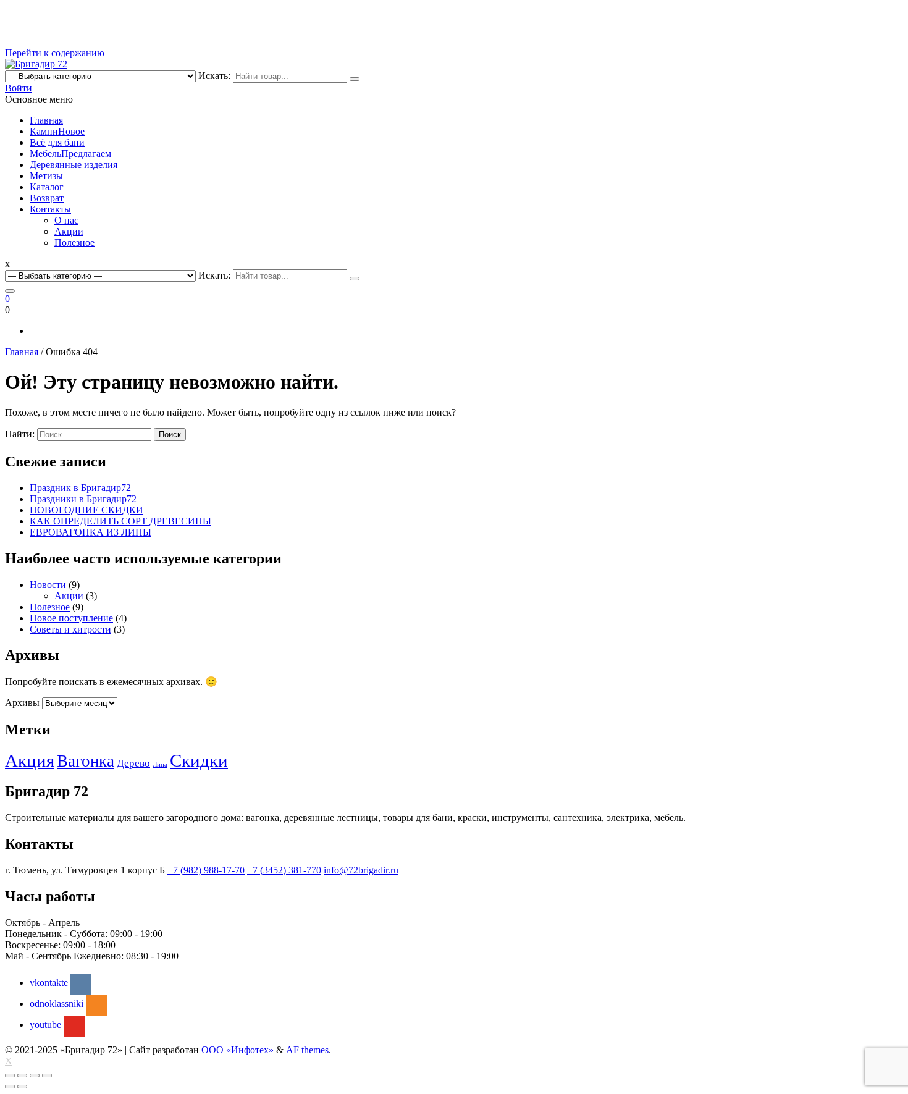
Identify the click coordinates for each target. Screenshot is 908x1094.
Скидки (199, 760)
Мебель (70, 153)
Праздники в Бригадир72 (83, 499)
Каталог (47, 187)
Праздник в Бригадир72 (80, 487)
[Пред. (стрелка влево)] (10, 1086)
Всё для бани (57, 142)
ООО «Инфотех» (237, 1050)
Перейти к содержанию (54, 53)
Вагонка (85, 761)
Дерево (133, 763)
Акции (68, 231)
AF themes (307, 1050)
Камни (57, 131)
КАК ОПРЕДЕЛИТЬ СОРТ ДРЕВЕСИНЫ (120, 521)
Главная (46, 120)
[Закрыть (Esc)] (10, 1075)
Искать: (214, 75)
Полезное (74, 242)
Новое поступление (71, 618)
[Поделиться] (22, 1075)
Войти (18, 88)
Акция (29, 760)
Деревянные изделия (73, 164)
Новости (48, 584)
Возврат (47, 198)
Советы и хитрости (70, 629)
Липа (160, 764)
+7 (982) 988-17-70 (206, 870)
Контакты (50, 209)
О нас (66, 220)
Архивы (22, 702)
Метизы (46, 175)
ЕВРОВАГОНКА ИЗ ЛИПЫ (90, 532)
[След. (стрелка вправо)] (22, 1086)
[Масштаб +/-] (47, 1075)
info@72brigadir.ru (361, 870)
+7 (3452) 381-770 (284, 870)
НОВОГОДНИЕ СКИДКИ (86, 510)
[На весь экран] (35, 1075)
